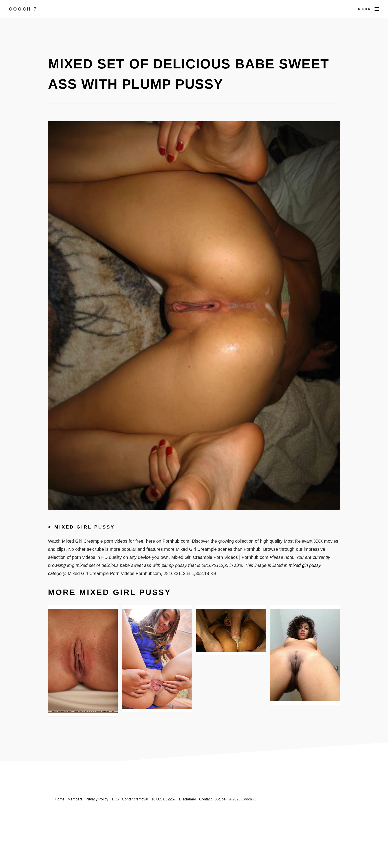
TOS (115, 799)
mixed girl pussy (84, 526)
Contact (205, 799)
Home (59, 799)
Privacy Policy (97, 799)
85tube (220, 799)
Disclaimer (187, 799)
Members (75, 799)
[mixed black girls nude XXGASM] (305, 655)
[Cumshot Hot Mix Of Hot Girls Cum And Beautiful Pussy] (157, 659)
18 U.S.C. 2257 (163, 799)
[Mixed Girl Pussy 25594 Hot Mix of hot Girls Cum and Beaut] (231, 630)
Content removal (135, 799)
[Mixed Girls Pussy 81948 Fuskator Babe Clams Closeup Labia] (83, 661)
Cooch (23, 9)
